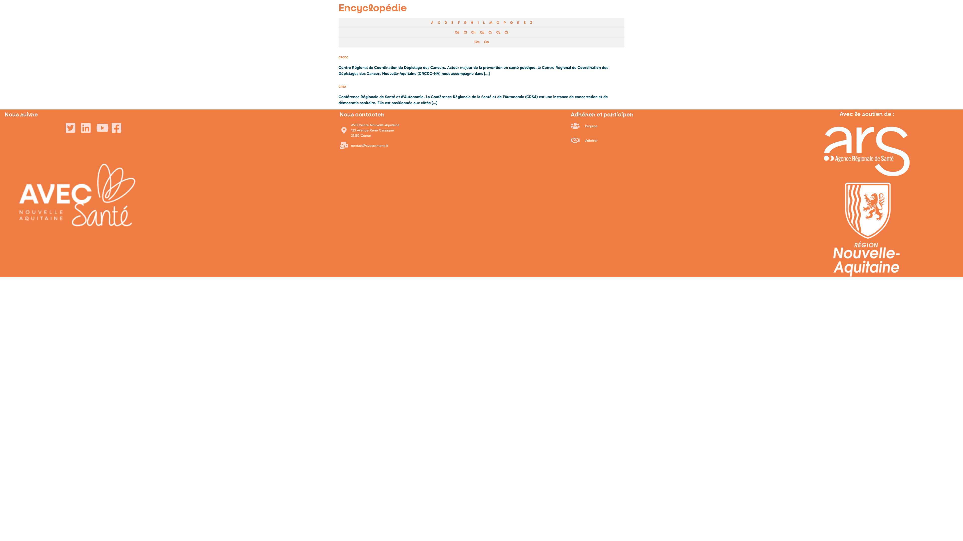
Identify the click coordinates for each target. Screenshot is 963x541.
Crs (486, 42)
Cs (498, 32)
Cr (490, 32)
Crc (476, 42)
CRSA (342, 86)
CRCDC (343, 57)
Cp (482, 32)
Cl (465, 32)
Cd (457, 32)
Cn (473, 32)
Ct (506, 32)
